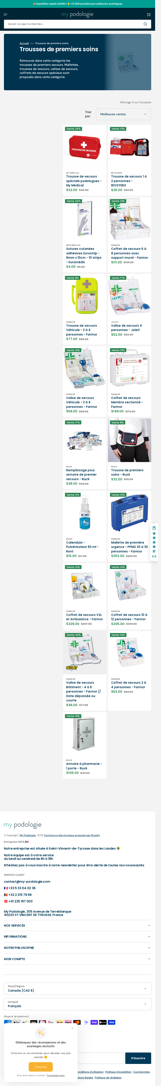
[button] (5, 14)
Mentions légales (83, 1077)
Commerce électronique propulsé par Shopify (72, 835)
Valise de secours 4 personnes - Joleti (126, 328)
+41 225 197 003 (20, 901)
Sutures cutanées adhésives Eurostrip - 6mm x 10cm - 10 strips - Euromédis (84, 255)
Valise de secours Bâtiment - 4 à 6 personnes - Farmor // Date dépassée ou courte (83, 691)
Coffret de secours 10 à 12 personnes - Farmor (129, 617)
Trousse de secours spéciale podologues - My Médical (84, 180)
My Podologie (28, 835)
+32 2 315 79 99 (19, 895)
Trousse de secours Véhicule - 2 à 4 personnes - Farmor (81, 330)
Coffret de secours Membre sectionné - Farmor (127, 402)
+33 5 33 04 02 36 (22, 888)
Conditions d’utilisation (90, 1072)
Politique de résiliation (108, 1077)
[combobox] (77, 24)
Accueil (24, 43)
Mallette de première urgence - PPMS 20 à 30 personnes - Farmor (129, 546)
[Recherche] (146, 24)
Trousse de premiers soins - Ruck (127, 472)
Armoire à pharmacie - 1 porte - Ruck (84, 766)
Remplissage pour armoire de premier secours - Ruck (81, 474)
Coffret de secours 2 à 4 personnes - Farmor (128, 685)
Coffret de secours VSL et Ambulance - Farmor (84, 617)
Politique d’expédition (118, 1072)
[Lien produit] (84, 160)
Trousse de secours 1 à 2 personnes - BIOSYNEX (129, 180)
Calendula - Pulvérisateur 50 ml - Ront (82, 546)
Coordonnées (141, 1072)
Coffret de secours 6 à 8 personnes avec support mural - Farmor (129, 253)
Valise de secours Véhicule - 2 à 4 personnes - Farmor (81, 402)
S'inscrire (138, 1058)
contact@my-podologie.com (27, 881)
